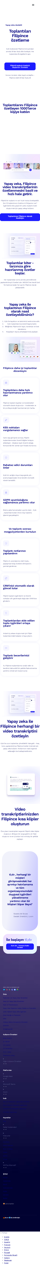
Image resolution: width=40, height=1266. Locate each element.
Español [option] (7, 1242)
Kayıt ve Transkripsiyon (10, 1005)
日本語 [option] (6, 1240)
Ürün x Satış (7, 1052)
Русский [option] (7, 1253)
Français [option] (7, 1245)
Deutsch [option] (7, 1247)
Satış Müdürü (7, 1038)
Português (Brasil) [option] (10, 1255)
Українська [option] (8, 1260)
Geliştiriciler (7, 1181)
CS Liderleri (7, 1045)
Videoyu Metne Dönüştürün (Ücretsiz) (15, 1022)
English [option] (6, 1237)
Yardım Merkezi (8, 1145)
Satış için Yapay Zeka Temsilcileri (13, 1001)
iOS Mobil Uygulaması (10, 1112)
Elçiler (5, 1191)
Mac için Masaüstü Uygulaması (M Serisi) (16, 1102)
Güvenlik (6, 1025)
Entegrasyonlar (8, 1029)
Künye (5, 1159)
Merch (5, 1184)
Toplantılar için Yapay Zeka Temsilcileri (15, 998)
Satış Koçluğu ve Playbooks (11, 1015)
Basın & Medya (8, 1149)
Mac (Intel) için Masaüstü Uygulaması (15, 1105)
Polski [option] (6, 1263)
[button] (33, 5)
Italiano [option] (7, 1258)
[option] (22, 1237)
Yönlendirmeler (8, 1188)
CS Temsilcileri (7, 1048)
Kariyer (5, 1177)
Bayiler (5, 1198)
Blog (4, 1121)
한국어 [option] (6, 1250)
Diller (4, 1018)
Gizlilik (5, 1152)
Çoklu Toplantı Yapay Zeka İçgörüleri (14, 1012)
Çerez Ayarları (9, 1203)
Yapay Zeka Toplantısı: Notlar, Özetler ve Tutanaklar (19, 1008)
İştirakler (6, 1195)
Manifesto (6, 1142)
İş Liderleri (6, 1041)
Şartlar (5, 1156)
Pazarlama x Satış (8, 1055)
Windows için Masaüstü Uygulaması (14, 1108)
